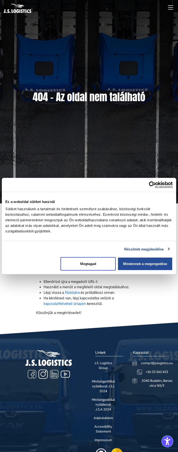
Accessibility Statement (103, 428)
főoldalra (72, 292)
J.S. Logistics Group (103, 365)
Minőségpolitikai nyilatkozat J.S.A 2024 (103, 404)
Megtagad (88, 264)
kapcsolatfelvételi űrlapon (65, 303)
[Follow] (32, 374)
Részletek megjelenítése (144, 249)
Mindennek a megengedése (145, 264)
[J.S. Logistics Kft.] (17, 8)
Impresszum (103, 440)
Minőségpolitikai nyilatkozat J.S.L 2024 (103, 386)
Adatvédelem (103, 418)
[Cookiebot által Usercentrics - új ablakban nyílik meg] (152, 184)
